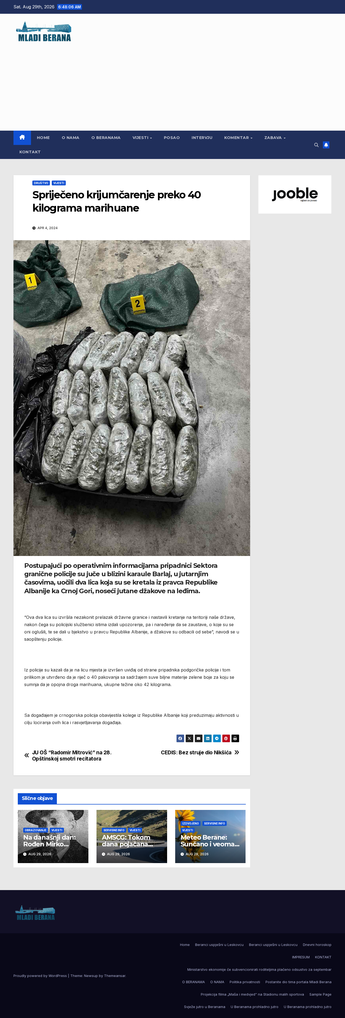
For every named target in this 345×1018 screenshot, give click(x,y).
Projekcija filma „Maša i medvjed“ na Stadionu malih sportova (252, 994)
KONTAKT (30, 152)
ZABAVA (273, 137)
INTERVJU (202, 137)
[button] (316, 145)
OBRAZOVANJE (35, 830)
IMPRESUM (301, 957)
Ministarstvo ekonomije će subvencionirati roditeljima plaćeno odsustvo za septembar (259, 969)
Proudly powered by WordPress (40, 975)
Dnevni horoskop (317, 944)
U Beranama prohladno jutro (254, 1007)
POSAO (172, 137)
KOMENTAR (237, 137)
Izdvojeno (190, 823)
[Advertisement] (172, 83)
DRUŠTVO (41, 183)
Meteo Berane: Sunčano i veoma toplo (207, 844)
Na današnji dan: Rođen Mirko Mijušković (49, 844)
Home (43, 137)
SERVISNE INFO (114, 830)
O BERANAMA (106, 137)
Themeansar (114, 975)
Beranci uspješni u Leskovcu (219, 944)
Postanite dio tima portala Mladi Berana (298, 982)
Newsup (91, 975)
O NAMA (71, 137)
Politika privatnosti (245, 982)
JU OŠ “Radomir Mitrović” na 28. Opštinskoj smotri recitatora (71, 755)
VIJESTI (141, 137)
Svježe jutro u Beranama (204, 1007)
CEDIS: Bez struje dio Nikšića (196, 752)
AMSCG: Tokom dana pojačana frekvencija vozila (129, 844)
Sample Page (320, 994)
